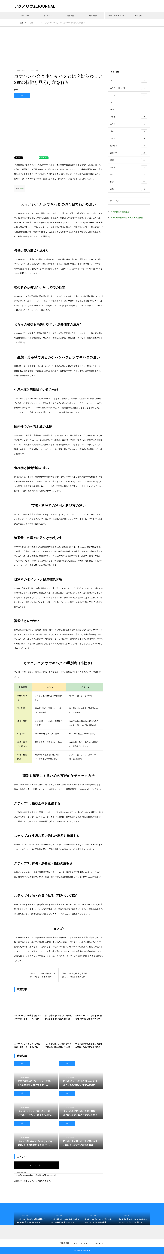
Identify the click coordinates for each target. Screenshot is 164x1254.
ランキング (48, 16)
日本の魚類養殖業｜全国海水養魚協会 (126, 218)
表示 (21, 188)
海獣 (22, 1063)
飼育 (67, 1063)
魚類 (22, 95)
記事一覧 (70, 16)
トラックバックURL (20, 1172)
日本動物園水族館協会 (120, 212)
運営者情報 (93, 16)
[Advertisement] (82, 44)
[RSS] (16, 1250)
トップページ (25, 16)
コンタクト (138, 16)
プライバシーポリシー (115, 16)
